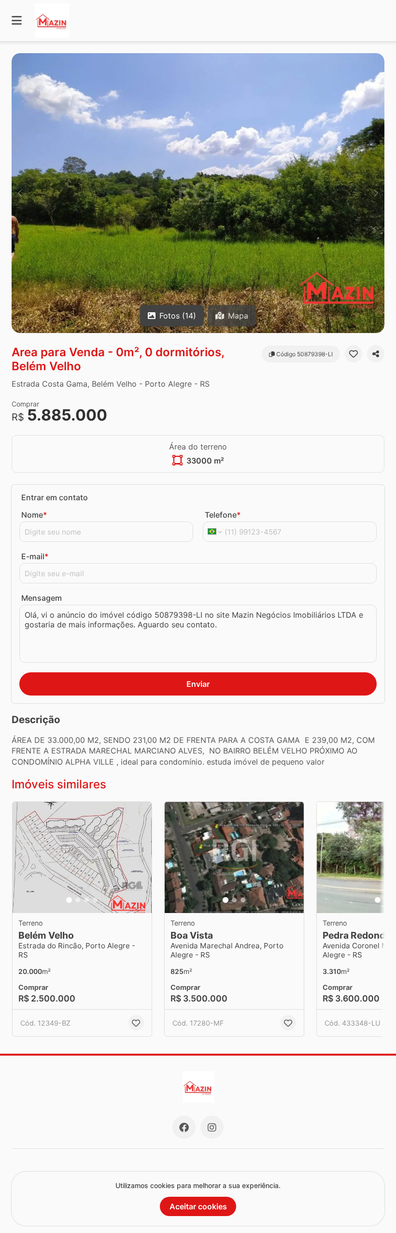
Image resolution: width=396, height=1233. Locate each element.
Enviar (198, 684)
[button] (198, 193)
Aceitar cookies (198, 1206)
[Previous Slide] (20, 193)
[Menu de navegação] (17, 20)
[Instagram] (212, 1127)
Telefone (222, 515)
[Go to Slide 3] (86, 900)
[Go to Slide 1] (69, 900)
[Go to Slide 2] (77, 900)
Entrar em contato (54, 497)
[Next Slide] (376, 193)
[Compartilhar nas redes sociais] (375, 354)
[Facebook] (184, 1127)
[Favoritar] (353, 354)
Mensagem (41, 598)
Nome (34, 515)
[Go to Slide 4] (95, 900)
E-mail (34, 556)
